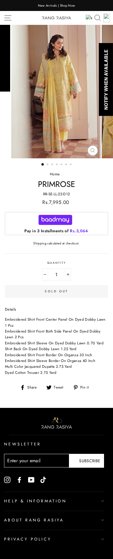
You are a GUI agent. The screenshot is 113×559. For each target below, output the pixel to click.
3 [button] (52, 165)
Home (55, 174)
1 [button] (42, 164)
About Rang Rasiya (34, 520)
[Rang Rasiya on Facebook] (19, 479)
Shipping (39, 243)
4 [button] (57, 165)
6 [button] (66, 165)
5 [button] (62, 165)
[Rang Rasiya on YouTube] (31, 479)
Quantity (56, 263)
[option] (56, 5)
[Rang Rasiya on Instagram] (7, 479)
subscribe (89, 461)
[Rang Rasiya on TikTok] (43, 479)
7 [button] (71, 165)
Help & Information (35, 501)
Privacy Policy (27, 539)
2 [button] (48, 165)
